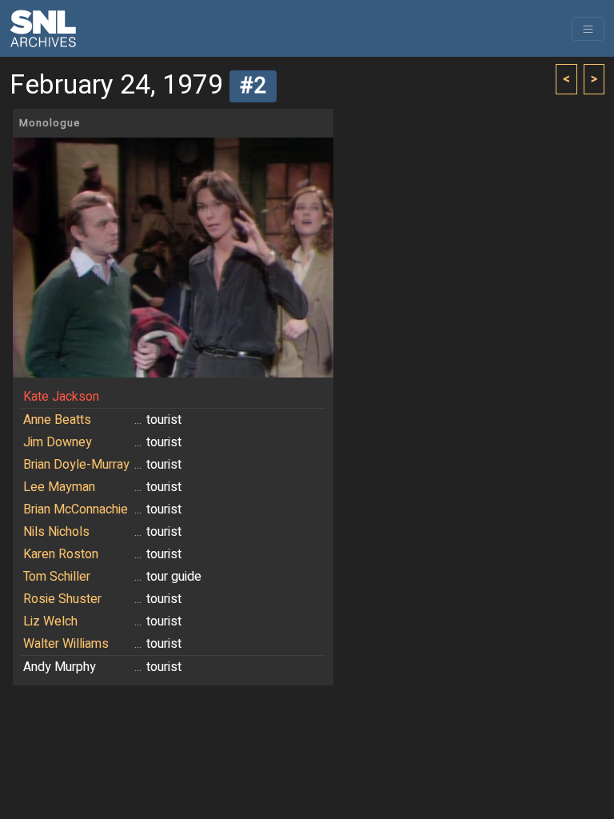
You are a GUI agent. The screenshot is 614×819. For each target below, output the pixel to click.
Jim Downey (57, 442)
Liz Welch (50, 621)
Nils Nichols (56, 531)
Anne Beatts (57, 419)
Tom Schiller (56, 576)
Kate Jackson (61, 396)
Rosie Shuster (62, 599)
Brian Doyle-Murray (76, 464)
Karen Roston (60, 554)
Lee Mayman (59, 487)
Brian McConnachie (75, 509)
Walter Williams (66, 643)
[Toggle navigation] (588, 29)
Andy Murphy (59, 667)
